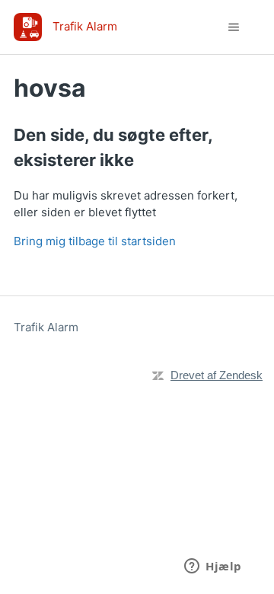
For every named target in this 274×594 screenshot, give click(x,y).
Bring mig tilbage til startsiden (95, 241)
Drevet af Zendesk (216, 375)
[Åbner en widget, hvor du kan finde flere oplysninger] (213, 567)
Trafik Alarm (46, 327)
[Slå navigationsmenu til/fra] (233, 27)
